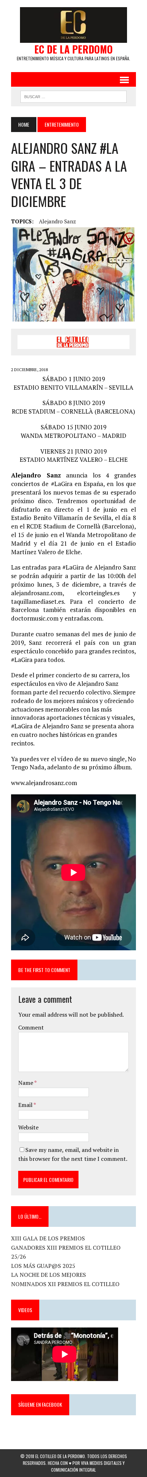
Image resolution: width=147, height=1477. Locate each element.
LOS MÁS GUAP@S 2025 (43, 1266)
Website (28, 1127)
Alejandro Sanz (57, 221)
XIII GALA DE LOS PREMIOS (48, 1238)
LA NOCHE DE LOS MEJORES (48, 1275)
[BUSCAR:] (73, 95)
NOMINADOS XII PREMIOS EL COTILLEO (65, 1284)
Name (26, 1083)
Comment (31, 1027)
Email (26, 1105)
